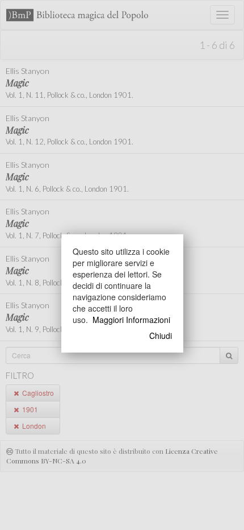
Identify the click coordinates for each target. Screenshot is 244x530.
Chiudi (160, 335)
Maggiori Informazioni (131, 319)
